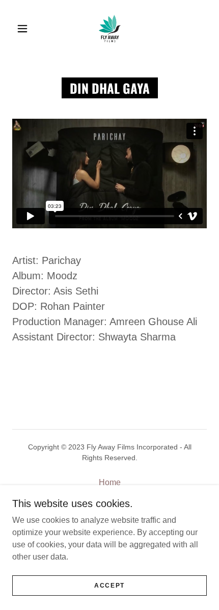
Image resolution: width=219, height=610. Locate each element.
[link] (110, 28)
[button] (22, 28)
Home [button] (110, 482)
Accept (109, 585)
